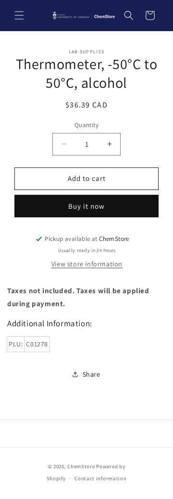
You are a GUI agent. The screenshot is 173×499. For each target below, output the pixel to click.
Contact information (100, 478)
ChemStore (81, 466)
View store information (87, 264)
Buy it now (86, 206)
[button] (19, 15)
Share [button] (91, 374)
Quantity (86, 125)
